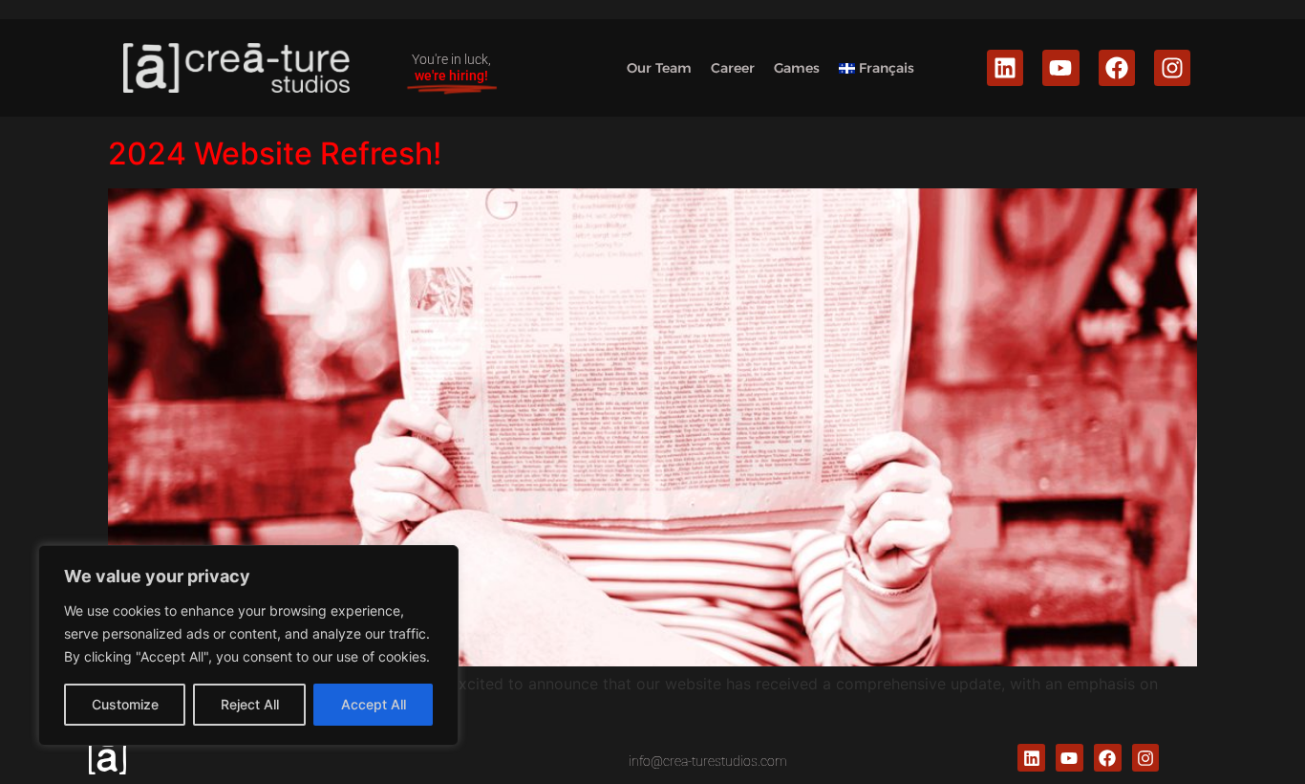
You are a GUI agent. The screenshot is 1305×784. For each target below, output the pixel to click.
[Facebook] (1117, 68)
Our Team (659, 67)
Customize (125, 704)
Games (797, 67)
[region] (248, 645)
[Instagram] (1172, 68)
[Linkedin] (1005, 68)
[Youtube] (1060, 68)
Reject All (250, 704)
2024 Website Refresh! (274, 153)
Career (733, 67)
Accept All (373, 704)
